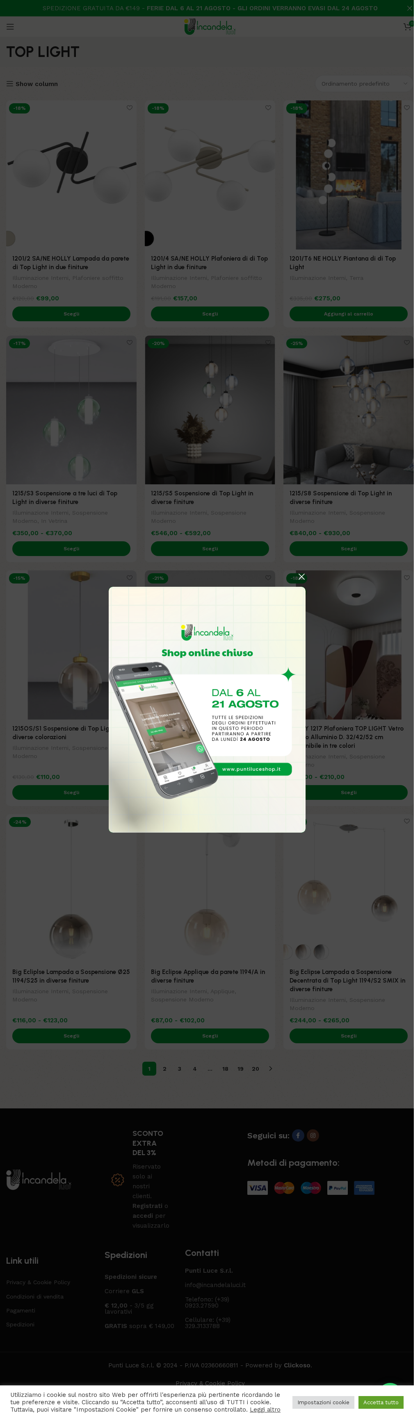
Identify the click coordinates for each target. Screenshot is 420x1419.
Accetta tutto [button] (381, 1402)
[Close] (301, 576)
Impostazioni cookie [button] (323, 1402)
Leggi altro (265, 1409)
